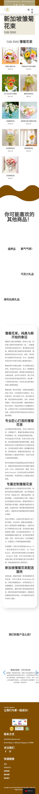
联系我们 (7, 778)
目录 (32, 11)
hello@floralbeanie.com (12, 739)
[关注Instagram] (10, 751)
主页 (5, 764)
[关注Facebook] (6, 751)
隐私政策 (7, 774)
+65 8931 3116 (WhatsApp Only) (13, 1)
